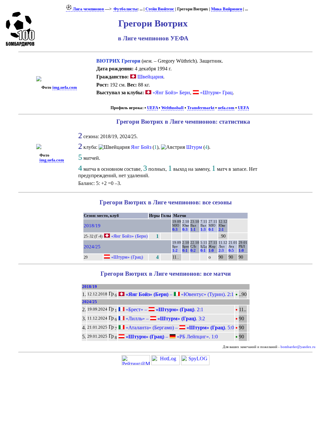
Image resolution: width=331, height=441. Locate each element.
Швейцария (149, 76)
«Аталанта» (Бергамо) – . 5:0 (179, 327)
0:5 (231, 250)
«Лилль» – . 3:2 (164, 318)
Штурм (194, 147)
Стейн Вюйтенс (159, 9)
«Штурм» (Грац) (127, 257)
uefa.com (226, 108)
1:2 (174, 250)
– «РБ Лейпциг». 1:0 (171, 336)
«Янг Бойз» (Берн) (129, 236)
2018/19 (92, 225)
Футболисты (125, 9)
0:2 (193, 250)
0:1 (211, 229)
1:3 (203, 229)
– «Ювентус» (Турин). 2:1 (179, 294)
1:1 (193, 229)
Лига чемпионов (88, 9)
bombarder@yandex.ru (298, 347)
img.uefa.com (64, 87)
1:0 (211, 250)
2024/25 (92, 246)
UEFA (152, 108)
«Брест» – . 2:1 (163, 309)
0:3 (174, 229)
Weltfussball (172, 108)
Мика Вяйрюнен (226, 9)
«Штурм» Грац (216, 92)
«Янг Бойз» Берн (171, 92)
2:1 (221, 229)
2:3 (221, 250)
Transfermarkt (200, 108)
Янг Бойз (141, 147)
